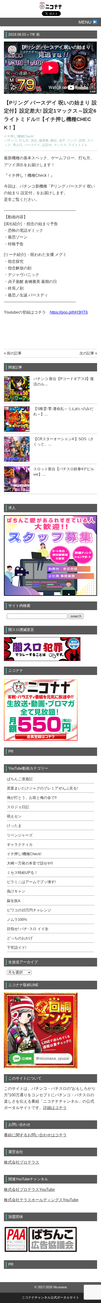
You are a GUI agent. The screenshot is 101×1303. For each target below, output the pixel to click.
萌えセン (14, 816)
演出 (34, 140)
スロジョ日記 (18, 807)
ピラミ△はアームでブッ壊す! (31, 882)
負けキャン (16, 891)
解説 (53, 140)
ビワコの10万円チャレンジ (29, 910)
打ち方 (24, 140)
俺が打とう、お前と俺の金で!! (32, 798)
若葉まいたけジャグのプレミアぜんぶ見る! (42, 788)
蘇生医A (13, 901)
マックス (60, 145)
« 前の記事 (13, 353)
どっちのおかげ (20, 938)
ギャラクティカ (20, 845)
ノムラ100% (17, 920)
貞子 (62, 140)
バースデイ (32, 145)
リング (72, 140)
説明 (82, 140)
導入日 (17, 145)
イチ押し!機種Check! (19, 136)
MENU (85, 22)
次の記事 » (88, 353)
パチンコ (10, 140)
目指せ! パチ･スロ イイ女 (28, 929)
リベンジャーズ (20, 835)
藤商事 (44, 140)
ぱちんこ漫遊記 (20, 779)
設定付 (47, 145)
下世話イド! (16, 948)
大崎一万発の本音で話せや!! (30, 863)
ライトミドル (78, 145)
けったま (14, 826)
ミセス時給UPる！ (22, 873)
